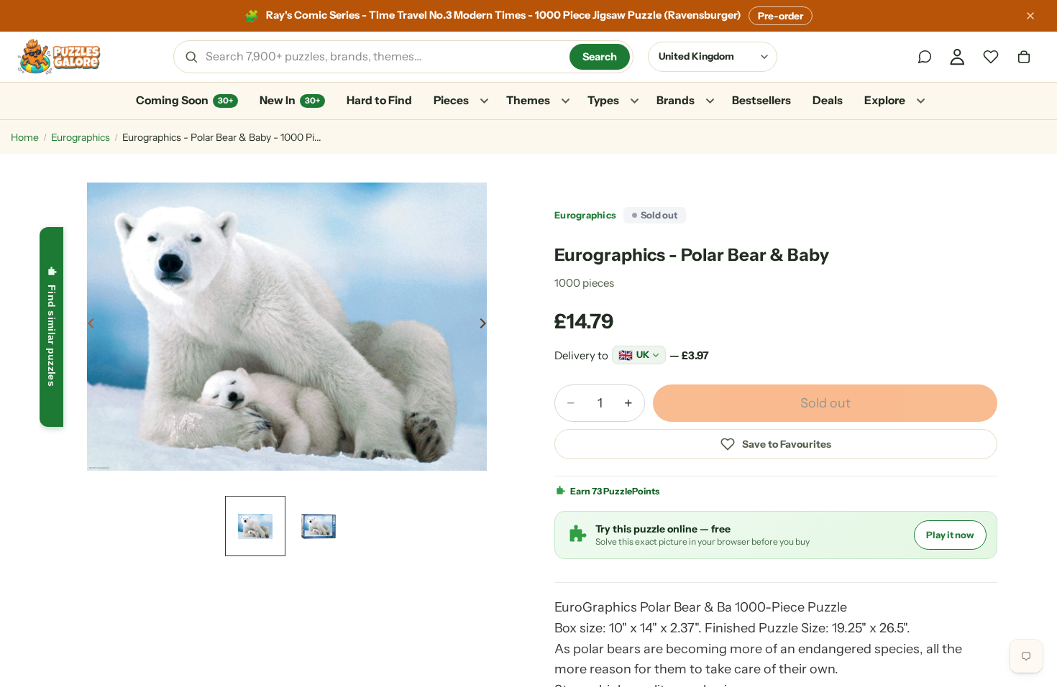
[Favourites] (991, 57)
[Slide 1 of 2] (255, 526)
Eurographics (80, 137)
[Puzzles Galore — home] (59, 57)
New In (290, 100)
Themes (528, 100)
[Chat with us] (925, 57)
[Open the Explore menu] (920, 101)
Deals (828, 100)
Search (599, 56)
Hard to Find (379, 100)
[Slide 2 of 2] (318, 526)
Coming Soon (184, 100)
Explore (884, 100)
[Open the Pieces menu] (484, 101)
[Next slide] (487, 326)
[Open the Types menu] (634, 101)
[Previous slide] (87, 326)
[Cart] (1024, 57)
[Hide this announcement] (1030, 15)
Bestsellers (761, 100)
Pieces (451, 100)
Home (25, 137)
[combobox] (382, 57)
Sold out (825, 403)
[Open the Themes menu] (565, 101)
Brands (675, 100)
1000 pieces (584, 283)
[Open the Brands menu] (709, 101)
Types (603, 100)
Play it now (950, 534)
